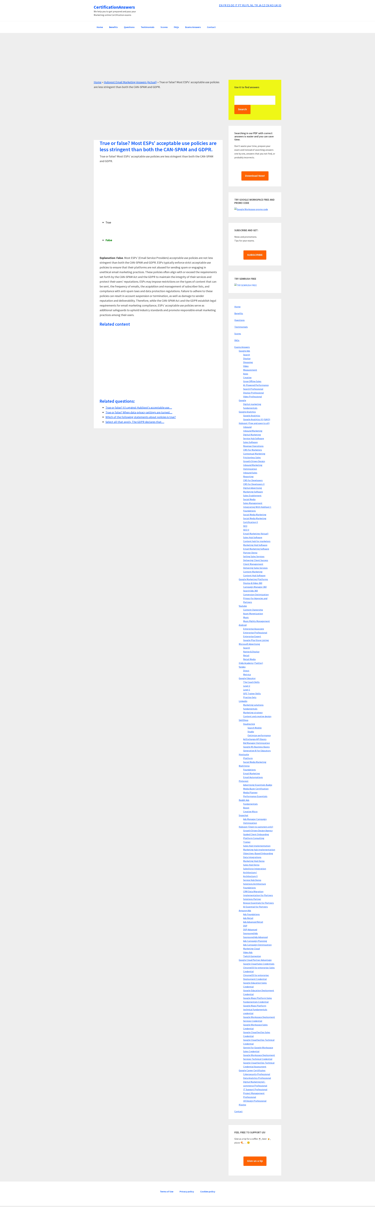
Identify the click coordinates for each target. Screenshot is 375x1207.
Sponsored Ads (250, 933)
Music (246, 617)
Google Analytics (247, 411)
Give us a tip (255, 1161)
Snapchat (243, 815)
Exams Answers (242, 347)
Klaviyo (242, 1104)
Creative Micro (250, 811)
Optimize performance (259, 735)
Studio (251, 731)
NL (252, 5)
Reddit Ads (244, 800)
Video (246, 366)
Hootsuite (244, 754)
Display (246, 358)
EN (221, 5)
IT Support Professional (255, 1089)
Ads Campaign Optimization (257, 944)
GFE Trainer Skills (252, 693)
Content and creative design (257, 716)
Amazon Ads (245, 910)
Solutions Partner (252, 899)
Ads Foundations (251, 914)
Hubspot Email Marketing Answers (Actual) (130, 82)
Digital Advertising (252, 487)
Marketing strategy (253, 712)
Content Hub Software (254, 575)
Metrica (247, 674)
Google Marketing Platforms (253, 579)
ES (229, 5)
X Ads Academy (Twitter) (251, 663)
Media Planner (250, 792)
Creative (247, 377)
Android (243, 624)
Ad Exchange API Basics (254, 739)
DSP (245, 925)
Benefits (238, 313)
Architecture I (250, 872)
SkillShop (243, 720)
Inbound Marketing (252, 430)
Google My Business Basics (256, 746)
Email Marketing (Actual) (255, 533)
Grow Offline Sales (252, 381)
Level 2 (246, 685)
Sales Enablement (252, 495)
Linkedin (243, 701)
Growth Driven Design (254, 461)
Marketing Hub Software (255, 545)
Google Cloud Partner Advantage (255, 960)
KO (272, 5)
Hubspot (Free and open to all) (254, 423)
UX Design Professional (254, 1100)
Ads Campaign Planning (255, 940)
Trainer (246, 841)
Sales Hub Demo (251, 864)
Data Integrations (252, 857)
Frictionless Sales (252, 457)
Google (242, 400)
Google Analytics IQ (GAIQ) (256, 419)
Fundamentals (250, 803)
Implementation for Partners (258, 895)
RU (244, 5)
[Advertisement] (182, 59)
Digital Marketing (252, 434)
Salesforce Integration (254, 868)
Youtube (243, 605)
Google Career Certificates (252, 1070)
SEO (245, 526)
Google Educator (247, 678)
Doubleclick (249, 723)
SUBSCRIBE (255, 254)
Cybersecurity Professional (256, 1074)
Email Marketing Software (256, 548)
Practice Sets (249, 697)
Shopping (248, 362)
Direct (246, 670)
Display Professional (253, 392)
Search (246, 354)
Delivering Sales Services (255, 567)
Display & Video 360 (252, 583)
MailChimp (244, 765)
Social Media (249, 499)
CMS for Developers (253, 480)
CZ (264, 5)
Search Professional (253, 388)
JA (260, 5)
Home (97, 82)
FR (225, 5)
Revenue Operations (253, 446)
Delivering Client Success (255, 560)
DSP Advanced (250, 929)
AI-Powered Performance (256, 385)
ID (279, 5)
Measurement (250, 369)
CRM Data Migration (253, 891)
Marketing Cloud (251, 948)
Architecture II (250, 876)
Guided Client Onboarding (256, 834)
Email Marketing (251, 773)
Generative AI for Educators (257, 750)
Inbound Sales (250, 472)
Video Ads (248, 952)
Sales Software (250, 442)
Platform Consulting (253, 838)
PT (240, 5)
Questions (239, 320)
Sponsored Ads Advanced (255, 937)
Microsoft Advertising (249, 644)
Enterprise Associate (253, 628)
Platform (248, 758)
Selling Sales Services (253, 556)
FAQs (236, 340)
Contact (238, 1111)
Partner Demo (250, 552)
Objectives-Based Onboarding (258, 853)
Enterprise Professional (255, 632)
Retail (246, 655)
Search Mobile (255, 727)
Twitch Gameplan (252, 956)
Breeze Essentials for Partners (258, 902)
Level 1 (246, 689)
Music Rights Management (256, 621)
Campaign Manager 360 (255, 586)
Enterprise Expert (252, 636)
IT (236, 5)
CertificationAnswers (114, 7)
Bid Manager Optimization (256, 743)
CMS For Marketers (252, 449)
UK (276, 5)
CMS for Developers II (254, 484)
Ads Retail (248, 918)
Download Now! (255, 175)
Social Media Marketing (254, 514)
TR (256, 5)
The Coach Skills (251, 682)
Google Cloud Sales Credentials (258, 963)
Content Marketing (252, 571)
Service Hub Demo (252, 880)
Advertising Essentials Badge (257, 784)
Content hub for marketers (256, 541)
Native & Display (251, 651)
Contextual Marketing (254, 453)
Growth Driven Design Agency (258, 830)
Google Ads (244, 350)
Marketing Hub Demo (254, 861)
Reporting (248, 476)
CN (268, 5)
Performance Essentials (255, 796)
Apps (245, 373)
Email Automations (253, 777)
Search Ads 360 (250, 590)
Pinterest (243, 781)
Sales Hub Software (252, 537)
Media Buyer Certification (256, 788)
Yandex (242, 666)
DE (233, 5)
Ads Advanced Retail (253, 921)
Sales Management (252, 503)
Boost (246, 807)
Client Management (253, 564)
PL (248, 5)
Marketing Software (253, 491)
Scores (237, 333)
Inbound (247, 427)
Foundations (249, 769)
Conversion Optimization (256, 594)
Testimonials (241, 326)
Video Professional (252, 396)
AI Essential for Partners (255, 906)
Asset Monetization (253, 613)
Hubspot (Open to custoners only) (256, 826)
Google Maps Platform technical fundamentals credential (255, 1009)
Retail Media (249, 659)
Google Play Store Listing (256, 640)
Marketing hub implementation (259, 849)
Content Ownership (253, 609)
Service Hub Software (253, 438)
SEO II (246, 529)
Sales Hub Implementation (256, 845)
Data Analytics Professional (257, 1078)
